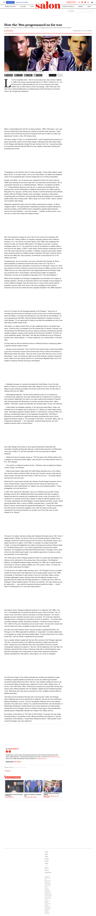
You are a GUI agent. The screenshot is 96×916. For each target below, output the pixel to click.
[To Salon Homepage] (48, 5)
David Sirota (9, 30)
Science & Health (68, 6)
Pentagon (7, 771)
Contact (47, 859)
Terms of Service (47, 866)
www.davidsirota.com (41, 758)
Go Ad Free (48, 872)
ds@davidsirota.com (54, 756)
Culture (23, 6)
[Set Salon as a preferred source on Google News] (52, 75)
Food (32, 6)
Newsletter (71, 2)
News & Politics (10, 6)
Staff (46, 856)
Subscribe (10, 2)
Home (46, 852)
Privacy (47, 861)
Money (80, 6)
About (46, 854)
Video (89, 6)
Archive (47, 870)
